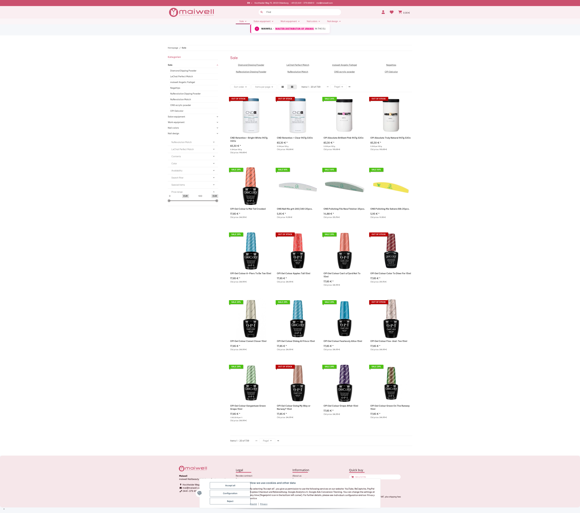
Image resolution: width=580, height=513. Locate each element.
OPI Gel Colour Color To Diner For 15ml (390, 273)
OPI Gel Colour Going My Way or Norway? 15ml (293, 407)
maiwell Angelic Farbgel (344, 65)
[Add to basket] (352, 476)
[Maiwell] (192, 12)
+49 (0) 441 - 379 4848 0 (302, 3)
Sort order (239, 87)
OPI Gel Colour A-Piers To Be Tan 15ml (250, 273)
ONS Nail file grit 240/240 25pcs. (295, 209)
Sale (170, 65)
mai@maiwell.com (324, 3)
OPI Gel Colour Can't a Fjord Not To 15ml (342, 275)
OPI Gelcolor (391, 71)
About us (296, 475)
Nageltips (391, 65)
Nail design (173, 133)
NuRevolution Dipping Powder (251, 71)
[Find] (261, 12)
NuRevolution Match (297, 71)
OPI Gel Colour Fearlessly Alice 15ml (343, 341)
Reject (230, 501)
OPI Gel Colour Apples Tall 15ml (293, 273)
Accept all (230, 485)
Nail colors (173, 128)
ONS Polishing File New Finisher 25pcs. (344, 209)
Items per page (262, 87)
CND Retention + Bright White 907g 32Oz (248, 139)
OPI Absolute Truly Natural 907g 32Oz (390, 137)
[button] (383, 12)
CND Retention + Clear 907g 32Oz (295, 137)
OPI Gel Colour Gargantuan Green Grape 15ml (248, 407)
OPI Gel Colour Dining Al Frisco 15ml (296, 341)
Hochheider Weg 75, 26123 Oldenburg (271, 3)
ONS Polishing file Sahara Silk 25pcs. (390, 209)
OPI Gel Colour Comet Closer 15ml (248, 341)
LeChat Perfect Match (298, 65)
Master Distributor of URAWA (294, 28)
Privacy (263, 504)
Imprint (253, 504)
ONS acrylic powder (344, 71)
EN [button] (248, 3)
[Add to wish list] (267, 99)
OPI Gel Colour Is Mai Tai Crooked (248, 209)
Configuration (230, 493)
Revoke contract (244, 475)
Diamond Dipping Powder (251, 65)
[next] (349, 86)
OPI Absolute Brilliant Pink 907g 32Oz (343, 137)
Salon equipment (176, 116)
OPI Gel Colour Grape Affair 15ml (341, 405)
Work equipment (176, 122)
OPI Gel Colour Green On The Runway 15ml (390, 407)
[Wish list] (391, 12)
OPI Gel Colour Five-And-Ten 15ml (388, 341)
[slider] (169, 200)
